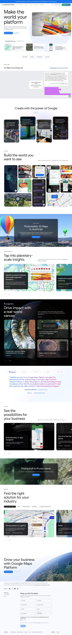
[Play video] (67, 34)
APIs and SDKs (65, 160)
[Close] (70, 1)
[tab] (10, 41)
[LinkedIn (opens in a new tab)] (9, 588)
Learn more (54, 1)
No (25, 619)
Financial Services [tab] (26, 506)
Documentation (7, 594)
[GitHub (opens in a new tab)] (17, 588)
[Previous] (34, 397)
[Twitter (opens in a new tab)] (12, 588)
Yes (22, 619)
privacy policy (38, 622)
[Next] (37, 397)
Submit (23, 626)
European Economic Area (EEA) (40, 584)
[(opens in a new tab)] (6, 632)
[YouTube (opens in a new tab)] (14, 588)
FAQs (5, 596)
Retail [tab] (19, 506)
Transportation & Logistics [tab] (10, 506)
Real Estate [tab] (34, 506)
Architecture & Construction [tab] (45, 506)
